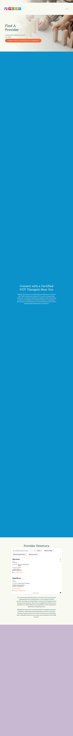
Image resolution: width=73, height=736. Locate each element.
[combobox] (23, 550)
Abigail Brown (16, 578)
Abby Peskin (16, 559)
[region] (47, 575)
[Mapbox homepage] (36, 593)
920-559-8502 (17, 588)
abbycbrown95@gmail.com (20, 590)
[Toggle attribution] (60, 593)
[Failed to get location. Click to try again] (35, 550)
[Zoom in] (60, 559)
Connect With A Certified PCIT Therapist (23, 40)
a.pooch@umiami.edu (18, 572)
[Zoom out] (60, 561)
